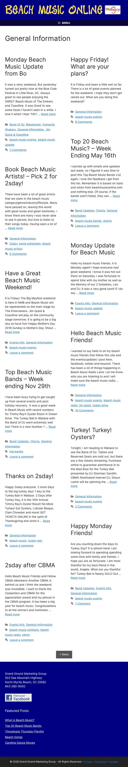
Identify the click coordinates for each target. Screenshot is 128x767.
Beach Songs (13, 737)
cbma (26, 634)
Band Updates (84, 210)
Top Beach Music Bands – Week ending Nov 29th (28, 378)
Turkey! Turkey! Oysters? (91, 433)
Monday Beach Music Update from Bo (25, 66)
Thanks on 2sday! (29, 475)
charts (107, 221)
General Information (31, 129)
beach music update (88, 308)
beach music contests (24, 630)
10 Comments (84, 410)
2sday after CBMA (30, 565)
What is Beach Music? (19, 720)
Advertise (100, 761)
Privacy (88, 761)
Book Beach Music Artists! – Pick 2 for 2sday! (31, 176)
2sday (14, 243)
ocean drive (100, 405)
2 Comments (18, 150)
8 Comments (83, 122)
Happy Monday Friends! (91, 529)
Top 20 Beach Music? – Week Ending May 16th (93, 148)
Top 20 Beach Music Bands (23, 725)
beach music (18, 540)
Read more (48, 114)
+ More (64, 654)
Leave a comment (87, 225)
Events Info (82, 303)
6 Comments (18, 254)
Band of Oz (17, 124)
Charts (100, 210)
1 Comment (82, 603)
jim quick (85, 405)
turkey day (35, 540)
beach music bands (88, 221)
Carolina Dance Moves (20, 742)
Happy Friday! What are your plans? (90, 66)
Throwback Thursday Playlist (24, 731)
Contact (113, 761)
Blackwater (33, 124)
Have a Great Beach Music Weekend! (23, 280)
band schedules (30, 243)
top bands (16, 451)
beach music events (23, 139)
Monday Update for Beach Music (93, 249)
